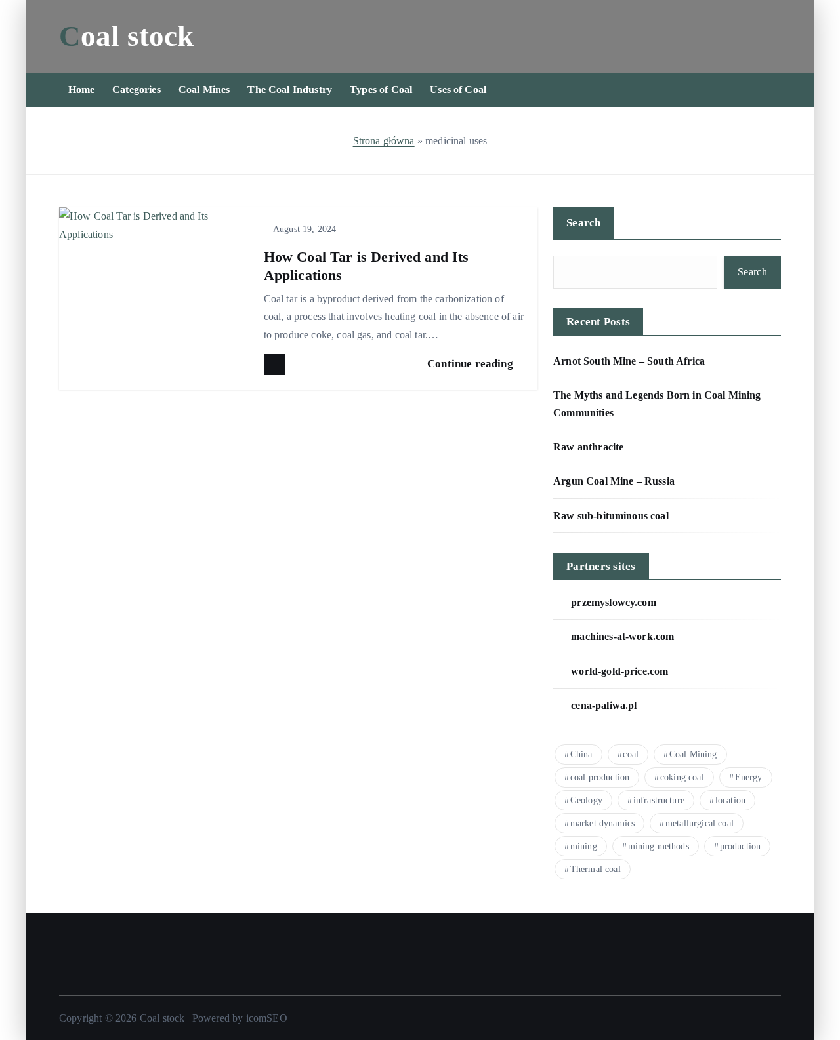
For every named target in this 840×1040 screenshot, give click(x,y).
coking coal (682, 777)
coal (631, 754)
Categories (136, 89)
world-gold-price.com (619, 671)
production (740, 846)
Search (583, 222)
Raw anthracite (588, 446)
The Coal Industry (289, 89)
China (581, 754)
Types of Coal (381, 89)
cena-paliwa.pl (604, 705)
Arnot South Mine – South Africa (629, 361)
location (730, 800)
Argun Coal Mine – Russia (614, 481)
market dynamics (602, 823)
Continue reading (471, 363)
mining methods (658, 846)
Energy (749, 777)
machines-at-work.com (622, 636)
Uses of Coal (458, 89)
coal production (599, 777)
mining (583, 846)
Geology (586, 800)
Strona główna (384, 140)
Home (81, 89)
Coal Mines (204, 89)
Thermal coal (595, 869)
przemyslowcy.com (613, 602)
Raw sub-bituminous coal (611, 515)
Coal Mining (693, 754)
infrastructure (658, 800)
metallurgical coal (699, 823)
